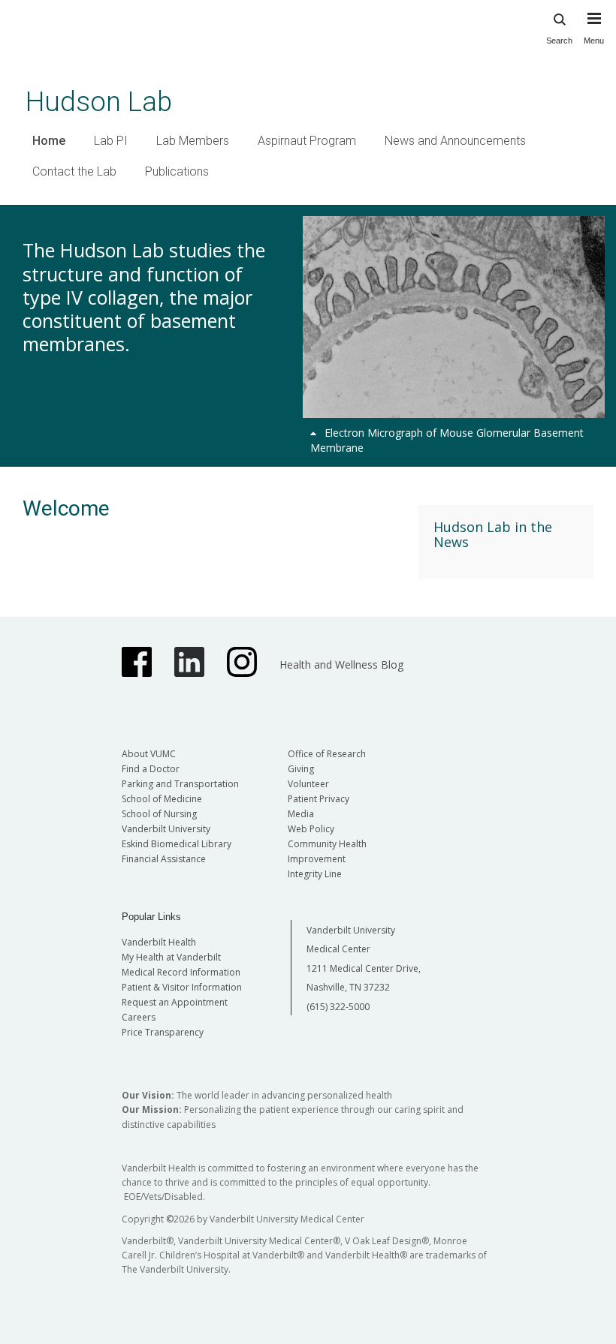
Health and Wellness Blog (341, 664)
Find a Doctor (151, 768)
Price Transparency (163, 1032)
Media (301, 813)
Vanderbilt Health (159, 942)
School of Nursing (159, 813)
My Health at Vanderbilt (171, 957)
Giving (301, 768)
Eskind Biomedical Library (176, 843)
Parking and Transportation (180, 783)
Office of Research (327, 753)
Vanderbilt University (166, 828)
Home (48, 141)
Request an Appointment (175, 1002)
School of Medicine (162, 798)
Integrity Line (315, 873)
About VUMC (149, 753)
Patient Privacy (318, 798)
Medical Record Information (181, 972)
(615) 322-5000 (338, 1006)
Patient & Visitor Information (182, 987)
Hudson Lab (99, 102)
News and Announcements (455, 141)
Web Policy (311, 828)
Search (559, 40)
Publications (177, 171)
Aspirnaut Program (307, 141)
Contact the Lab (74, 171)
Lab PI (111, 141)
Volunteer (308, 783)
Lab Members (192, 141)
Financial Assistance (164, 858)
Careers (139, 1017)
